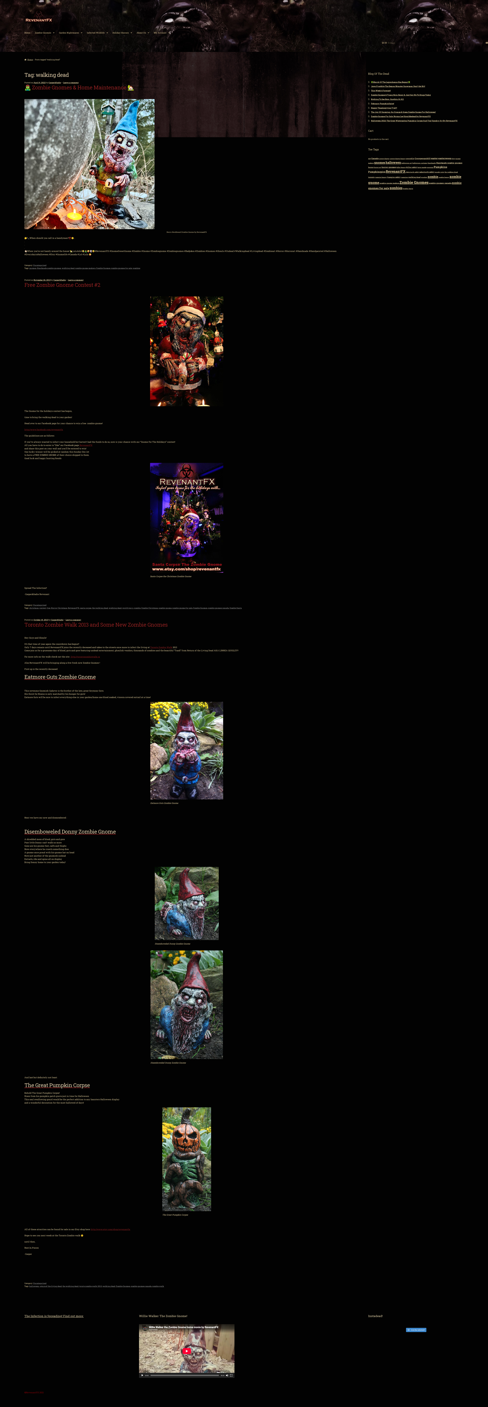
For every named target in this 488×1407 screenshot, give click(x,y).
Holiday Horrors (120, 32)
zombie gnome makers (85, 268)
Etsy (453, 159)
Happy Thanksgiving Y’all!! (384, 108)
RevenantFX (86, 445)
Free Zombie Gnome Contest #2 (62, 284)
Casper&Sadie (55, 82)
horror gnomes (389, 167)
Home (27, 32)
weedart (424, 177)
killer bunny (401, 167)
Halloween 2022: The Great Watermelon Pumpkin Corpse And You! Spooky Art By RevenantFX (414, 121)
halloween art (406, 163)
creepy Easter (384, 159)
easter (434, 158)
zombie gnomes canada (218, 608)
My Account (160, 32)
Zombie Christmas (149, 608)
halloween (34, 1286)
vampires (404, 177)
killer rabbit (411, 167)
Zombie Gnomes (43, 32)
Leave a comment (71, 82)
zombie (137, 608)
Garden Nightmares (69, 32)
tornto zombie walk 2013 (90, 1286)
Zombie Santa (236, 608)
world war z (127, 608)
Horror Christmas (59, 608)
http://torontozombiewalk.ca (85, 656)
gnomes (32, 268)
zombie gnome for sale (182, 608)
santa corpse (85, 608)
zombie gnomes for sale (121, 268)
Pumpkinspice (376, 171)
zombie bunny (444, 177)
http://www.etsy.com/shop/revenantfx (110, 1229)
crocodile (410, 159)
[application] (186, 1351)
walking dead (68, 268)
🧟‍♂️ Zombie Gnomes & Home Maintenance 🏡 (79, 87)
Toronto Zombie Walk (161, 647)
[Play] (142, 1375)
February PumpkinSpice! (382, 103)
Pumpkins (440, 167)
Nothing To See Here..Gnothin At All (387, 99)
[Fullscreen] (231, 1375)
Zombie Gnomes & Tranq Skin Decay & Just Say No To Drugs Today (401, 95)
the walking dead (100, 608)
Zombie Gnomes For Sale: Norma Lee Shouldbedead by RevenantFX (401, 116)
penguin (430, 167)
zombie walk (158, 1286)
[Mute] (227, 1375)
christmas (34, 608)
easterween (444, 158)
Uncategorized (39, 265)
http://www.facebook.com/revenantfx (43, 429)
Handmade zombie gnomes (49, 268)
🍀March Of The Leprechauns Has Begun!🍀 (390, 82)
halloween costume (419, 163)
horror (371, 167)
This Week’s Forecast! (381, 90)
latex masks (422, 167)
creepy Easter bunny (397, 159)
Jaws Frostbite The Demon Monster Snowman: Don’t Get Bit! (398, 86)
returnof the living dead (51, 1286)
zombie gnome (165, 608)
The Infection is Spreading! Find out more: (54, 1316)
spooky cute (439, 172)
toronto (371, 177)
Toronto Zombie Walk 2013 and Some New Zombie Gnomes (96, 624)
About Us (141, 32)
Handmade (432, 163)
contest (42, 608)
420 (369, 159)
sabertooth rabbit (426, 172)
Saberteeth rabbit (412, 172)
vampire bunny (381, 177)
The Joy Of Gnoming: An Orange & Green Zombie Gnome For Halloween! (403, 112)
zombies (136, 268)
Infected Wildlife (96, 32)
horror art (377, 167)
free (48, 608)
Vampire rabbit (393, 177)
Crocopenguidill (423, 158)
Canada (375, 158)
